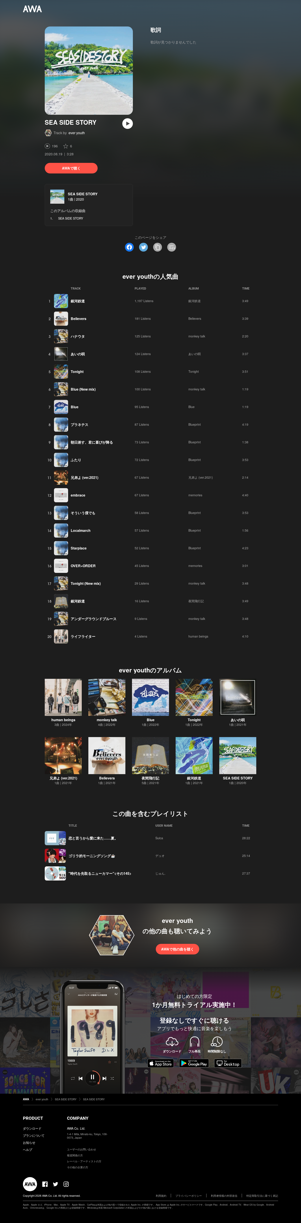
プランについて (34, 1135)
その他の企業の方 (77, 1167)
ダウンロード (32, 1128)
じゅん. (160, 873)
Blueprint (194, 424)
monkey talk (196, 336)
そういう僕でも (83, 512)
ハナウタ (78, 336)
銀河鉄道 (78, 300)
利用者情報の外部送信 (224, 1195)
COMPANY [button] (77, 1118)
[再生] (127, 123)
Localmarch (81, 530)
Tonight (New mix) (86, 583)
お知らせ (29, 1142)
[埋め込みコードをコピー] (171, 247)
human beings (198, 636)
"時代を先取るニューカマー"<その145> (100, 873)
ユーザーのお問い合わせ (81, 1149)
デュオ (160, 855)
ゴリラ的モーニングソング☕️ (92, 855)
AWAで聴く (71, 168)
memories (195, 495)
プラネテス (79, 424)
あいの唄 (78, 353)
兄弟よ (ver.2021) (84, 477)
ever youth (77, 132)
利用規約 (161, 1195)
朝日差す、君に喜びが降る (92, 442)
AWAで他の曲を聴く (177, 949)
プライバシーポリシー (188, 1195)
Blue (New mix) (83, 389)
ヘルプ (27, 1149)
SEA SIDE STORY (83, 193)
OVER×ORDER (83, 565)
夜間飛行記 (196, 601)
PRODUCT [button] (33, 1118)
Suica (159, 838)
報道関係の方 (75, 1155)
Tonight (77, 371)
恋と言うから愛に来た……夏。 (93, 838)
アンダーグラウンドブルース (94, 618)
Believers (78, 318)
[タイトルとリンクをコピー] (157, 247)
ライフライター (83, 636)
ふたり (76, 459)
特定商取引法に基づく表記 (262, 1195)
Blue (74, 406)
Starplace (79, 548)
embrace (78, 495)
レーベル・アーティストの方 (84, 1161)
